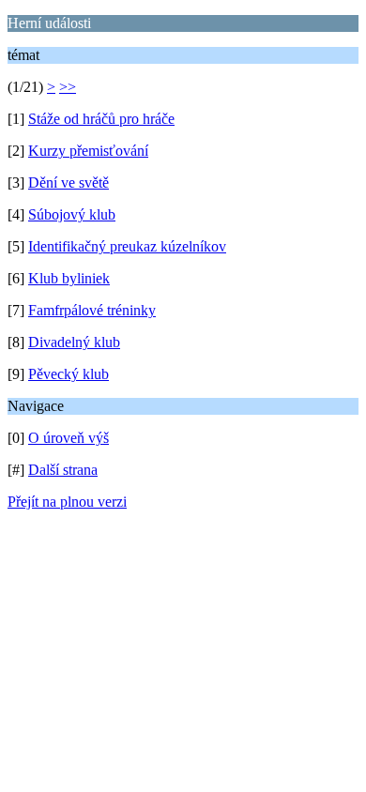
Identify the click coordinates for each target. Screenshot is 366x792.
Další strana (63, 470)
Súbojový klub (71, 214)
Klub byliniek (69, 278)
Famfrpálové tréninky (92, 310)
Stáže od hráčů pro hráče (101, 119)
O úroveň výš (68, 438)
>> (67, 87)
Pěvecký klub (68, 374)
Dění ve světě (68, 182)
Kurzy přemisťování (88, 151)
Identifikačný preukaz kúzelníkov (127, 246)
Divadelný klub (74, 342)
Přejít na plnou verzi (67, 502)
